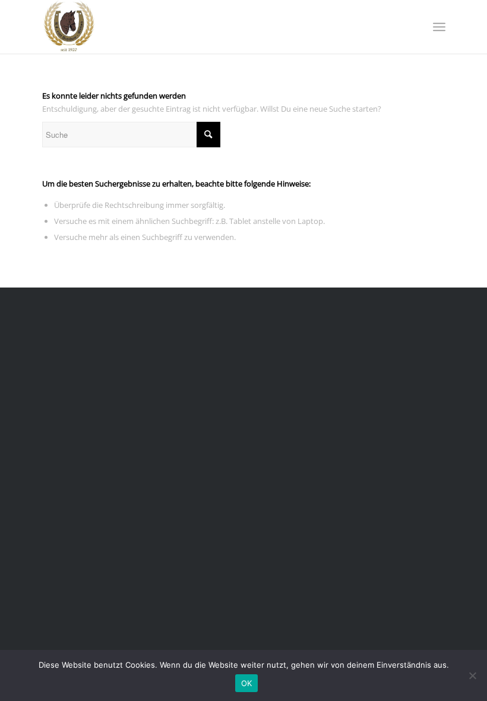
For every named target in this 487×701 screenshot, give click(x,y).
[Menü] (439, 27)
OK (246, 683)
